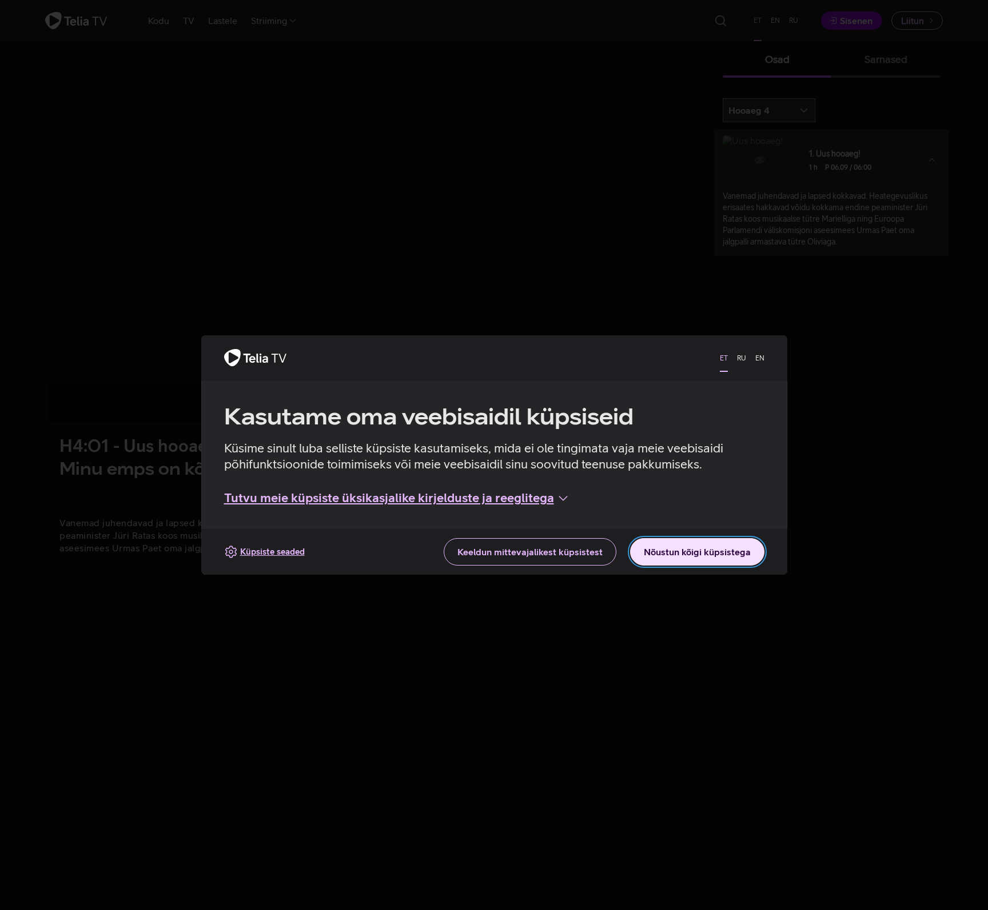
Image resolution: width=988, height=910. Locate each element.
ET (724, 358)
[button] (397, 498)
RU (741, 358)
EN (759, 358)
